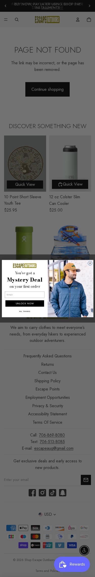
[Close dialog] (90, 263)
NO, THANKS (24, 311)
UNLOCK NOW (24, 303)
